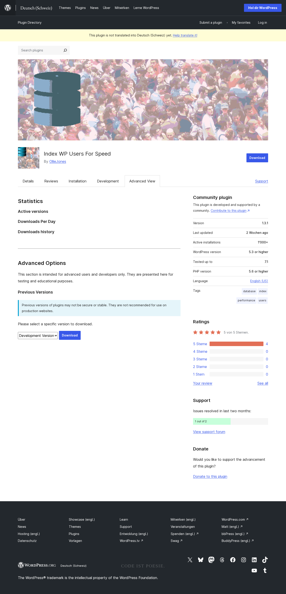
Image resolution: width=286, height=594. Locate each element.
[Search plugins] (65, 50)
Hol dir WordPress (262, 8)
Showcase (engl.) (82, 519)
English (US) (259, 281)
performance (246, 300)
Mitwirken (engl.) (183, 519)
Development (108, 181)
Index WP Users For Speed (77, 153)
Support (261, 181)
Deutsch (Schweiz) (73, 565)
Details (28, 181)
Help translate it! (185, 35)
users (262, 300)
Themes (75, 526)
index (262, 291)
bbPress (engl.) (235, 534)
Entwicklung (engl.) (134, 534)
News (22, 526)
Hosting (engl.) (29, 534)
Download (257, 158)
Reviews (51, 181)
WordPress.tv (131, 541)
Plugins (74, 534)
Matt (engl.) (232, 526)
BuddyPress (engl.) (238, 541)
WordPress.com (235, 519)
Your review (202, 383)
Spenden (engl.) (185, 534)
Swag (177, 541)
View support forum (209, 431)
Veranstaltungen (183, 526)
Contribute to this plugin (228, 210)
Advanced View (142, 181)
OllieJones (57, 161)
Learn (124, 519)
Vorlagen (75, 541)
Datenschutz (27, 541)
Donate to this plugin (210, 476)
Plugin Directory (30, 22)
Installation (77, 181)
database (249, 291)
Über (21, 519)
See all (262, 383)
